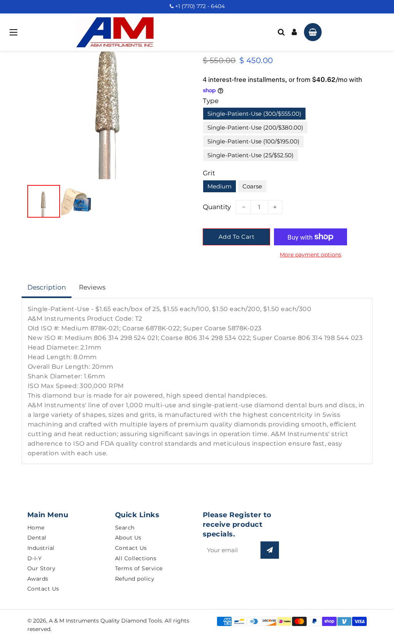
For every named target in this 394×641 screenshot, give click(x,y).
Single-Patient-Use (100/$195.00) (253, 141)
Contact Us (43, 588)
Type (211, 101)
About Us (128, 537)
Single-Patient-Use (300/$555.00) (254, 113)
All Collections (136, 558)
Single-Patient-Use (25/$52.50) (250, 155)
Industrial (41, 547)
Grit (209, 173)
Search (125, 527)
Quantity (217, 207)
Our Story (41, 568)
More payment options (310, 254)
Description (46, 287)
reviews (92, 287)
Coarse (252, 186)
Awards (37, 578)
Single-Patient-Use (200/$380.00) (255, 127)
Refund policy (135, 578)
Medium (219, 186)
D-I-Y (34, 558)
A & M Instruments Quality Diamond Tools (105, 620)
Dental (37, 537)
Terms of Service (139, 568)
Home (36, 527)
